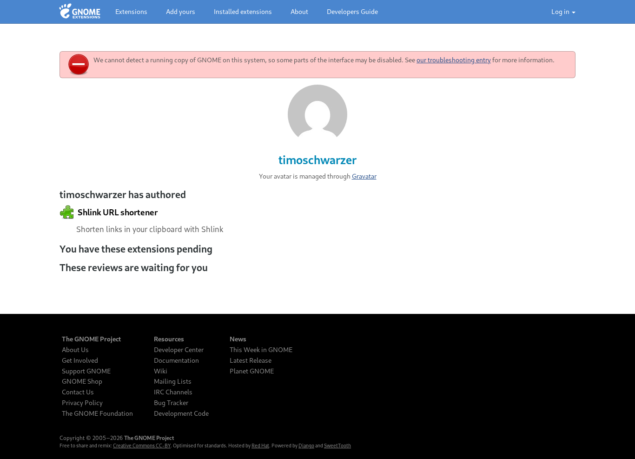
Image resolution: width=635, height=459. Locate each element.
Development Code (181, 413)
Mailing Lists (173, 381)
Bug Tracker (171, 402)
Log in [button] (561, 11)
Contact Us (78, 392)
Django (306, 445)
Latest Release (250, 360)
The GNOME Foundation (97, 413)
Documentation (176, 360)
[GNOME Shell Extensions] (80, 11)
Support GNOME (86, 371)
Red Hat (260, 445)
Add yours (180, 11)
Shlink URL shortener (117, 212)
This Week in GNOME (261, 349)
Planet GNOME (252, 371)
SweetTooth (337, 445)
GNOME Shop (82, 381)
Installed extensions (243, 11)
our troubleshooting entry (454, 60)
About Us (75, 349)
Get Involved (80, 360)
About (299, 11)
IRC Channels (173, 392)
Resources (169, 339)
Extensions (131, 11)
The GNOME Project (91, 339)
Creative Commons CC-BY (142, 445)
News (238, 339)
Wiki (160, 371)
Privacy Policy (82, 402)
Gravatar (364, 176)
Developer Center (179, 349)
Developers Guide (352, 11)
